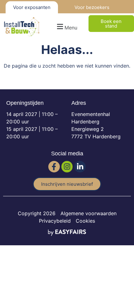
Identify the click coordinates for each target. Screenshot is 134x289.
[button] (66, 27)
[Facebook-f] (54, 166)
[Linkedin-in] (80, 166)
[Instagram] (67, 166)
